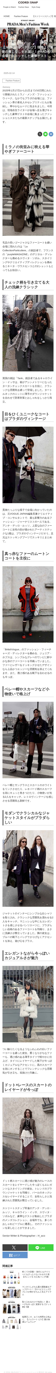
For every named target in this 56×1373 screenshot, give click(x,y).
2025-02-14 (9, 73)
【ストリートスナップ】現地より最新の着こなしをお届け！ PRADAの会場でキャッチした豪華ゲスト (27, 52)
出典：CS (51, 59)
